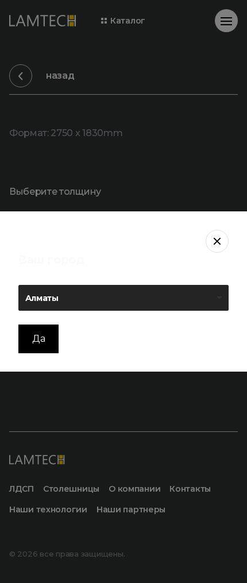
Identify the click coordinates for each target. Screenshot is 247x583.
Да (38, 338)
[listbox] (123, 298)
